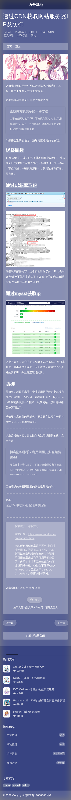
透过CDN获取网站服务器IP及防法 (26, 505)
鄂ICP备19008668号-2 (38, 795)
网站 (33, 35)
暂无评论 (9, 35)
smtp (7, 785)
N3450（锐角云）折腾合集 (29, 677)
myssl (16, 785)
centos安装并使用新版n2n (28, 666)
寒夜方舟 (33, 526)
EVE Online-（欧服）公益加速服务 (33, 689)
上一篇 (10, 622)
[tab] (12, 650)
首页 (9, 46)
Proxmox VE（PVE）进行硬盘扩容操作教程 (39, 700)
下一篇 (61, 622)
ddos (25, 785)
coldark (8, 32)
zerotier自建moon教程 (26, 711)
